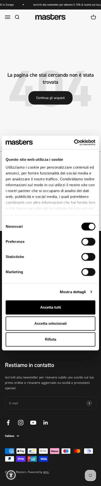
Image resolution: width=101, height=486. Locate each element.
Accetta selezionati (50, 323)
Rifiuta (50, 339)
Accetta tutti (50, 307)
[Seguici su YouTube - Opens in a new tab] (33, 422)
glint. (46, 472)
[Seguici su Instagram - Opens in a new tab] (20, 422)
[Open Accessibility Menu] (11, 475)
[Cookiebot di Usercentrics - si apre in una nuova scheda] (73, 142)
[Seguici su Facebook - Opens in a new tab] (8, 422)
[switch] (88, 242)
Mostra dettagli (73, 292)
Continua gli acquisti (50, 98)
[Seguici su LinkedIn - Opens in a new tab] (45, 422)
